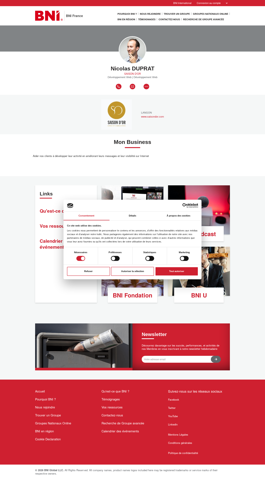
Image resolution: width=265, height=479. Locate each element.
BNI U (199, 295)
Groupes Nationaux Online (210, 13)
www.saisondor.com (152, 116)
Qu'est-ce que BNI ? (115, 391)
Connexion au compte (209, 3)
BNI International (182, 3)
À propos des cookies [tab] (178, 215)
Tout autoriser (176, 271)
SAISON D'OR (132, 73)
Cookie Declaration (48, 439)
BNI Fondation (132, 295)
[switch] (115, 258)
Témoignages (147, 19)
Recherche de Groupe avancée (203, 19)
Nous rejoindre (150, 13)
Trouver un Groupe (177, 13)
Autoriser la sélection (132, 271)
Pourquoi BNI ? (127, 13)
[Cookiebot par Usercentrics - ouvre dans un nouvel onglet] (184, 205)
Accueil (40, 391)
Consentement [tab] (86, 215)
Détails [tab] (132, 215)
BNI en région (126, 19)
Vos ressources (112, 407)
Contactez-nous (169, 19)
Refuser (88, 271)
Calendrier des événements (120, 431)
